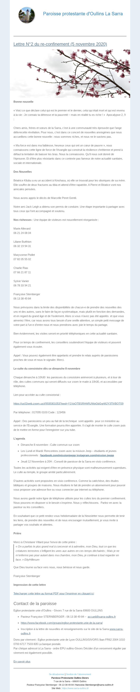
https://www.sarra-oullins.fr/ (75, 688)
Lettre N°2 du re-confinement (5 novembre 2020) (60, 44)
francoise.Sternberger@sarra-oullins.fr (94, 685)
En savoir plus (21, 661)
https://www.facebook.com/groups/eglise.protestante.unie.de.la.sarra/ (62, 622)
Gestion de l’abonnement (78, 674)
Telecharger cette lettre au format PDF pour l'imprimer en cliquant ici (53, 593)
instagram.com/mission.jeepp (95, 455)
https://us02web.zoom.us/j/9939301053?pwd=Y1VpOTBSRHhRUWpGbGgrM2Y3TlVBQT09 (68, 403)
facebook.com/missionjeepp (58, 455)
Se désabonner (56, 674)
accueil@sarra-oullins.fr (102, 616)
